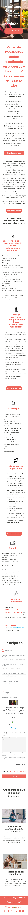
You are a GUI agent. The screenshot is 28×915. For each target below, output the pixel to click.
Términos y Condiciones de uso (17, 771)
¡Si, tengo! (14, 728)
